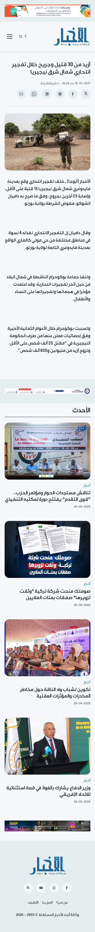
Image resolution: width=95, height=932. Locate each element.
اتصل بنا (47, 902)
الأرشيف (33, 902)
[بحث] (21, 36)
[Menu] (10, 36)
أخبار (87, 485)
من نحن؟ (62, 902)
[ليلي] (26, 36)
